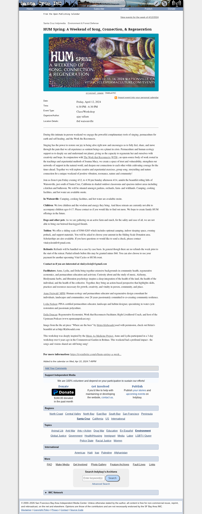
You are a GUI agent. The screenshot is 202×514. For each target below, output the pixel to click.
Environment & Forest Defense (83, 23)
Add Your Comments (56, 368)
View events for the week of (139, 17)
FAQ (49, 464)
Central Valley (73, 413)
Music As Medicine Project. (100, 335)
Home (30, 8)
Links (152, 464)
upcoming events (135, 394)
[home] (48, 4)
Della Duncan (50, 314)
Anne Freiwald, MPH (54, 293)
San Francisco (131, 413)
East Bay (102, 413)
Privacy (55, 510)
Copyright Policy (41, 510)
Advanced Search (101, 484)
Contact (74, 8)
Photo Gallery (98, 464)
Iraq (97, 452)
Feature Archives (119, 464)
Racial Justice (103, 440)
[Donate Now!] (63, 392)
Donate (171, 8)
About (52, 8)
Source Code (76, 510)
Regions (49, 408)
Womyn (118, 440)
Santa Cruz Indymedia (54, 23)
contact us (107, 397)
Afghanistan (121, 452)
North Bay (88, 413)
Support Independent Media (60, 375)
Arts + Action (84, 430)
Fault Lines (139, 464)
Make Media (62, 464)
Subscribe (99, 8)
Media (121, 435)
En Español (126, 430)
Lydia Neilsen (50, 303)
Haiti (90, 452)
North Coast (56, 413)
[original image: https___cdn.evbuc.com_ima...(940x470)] (101, 62)
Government (75, 435)
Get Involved (80, 464)
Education (112, 430)
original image (95, 93)
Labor (130, 435)
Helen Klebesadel (106, 325)
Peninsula (147, 413)
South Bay (115, 413)
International (118, 418)
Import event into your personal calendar (138, 97)
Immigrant (109, 435)
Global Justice (58, 435)
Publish (148, 8)
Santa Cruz (83, 418)
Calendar (124, 8)
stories (139, 390)
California (97, 418)
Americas (80, 452)
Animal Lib (57, 430)
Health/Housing (93, 435)
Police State (86, 440)
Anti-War (70, 430)
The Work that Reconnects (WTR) (101, 157)
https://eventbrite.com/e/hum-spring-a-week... (95, 354)
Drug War (99, 430)
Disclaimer (26, 510)
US (107, 418)
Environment (143, 430)
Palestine (106, 452)
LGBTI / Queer (143, 435)
